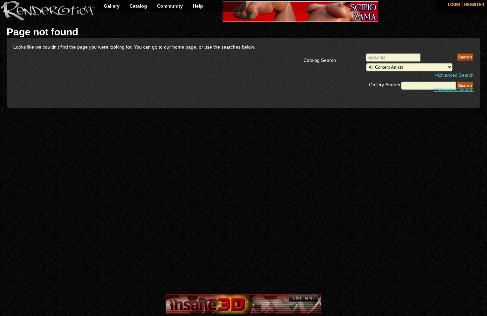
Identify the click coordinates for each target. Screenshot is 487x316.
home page (184, 47)
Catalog (138, 6)
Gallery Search (384, 84)
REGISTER (474, 4)
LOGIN (454, 4)
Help (198, 6)
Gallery (112, 6)
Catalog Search (319, 60)
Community (170, 6)
